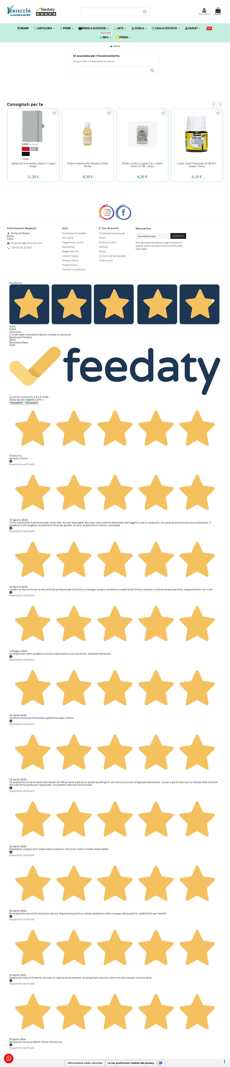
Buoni (102, 251)
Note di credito (107, 242)
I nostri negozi (70, 256)
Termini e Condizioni (73, 269)
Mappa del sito (70, 251)
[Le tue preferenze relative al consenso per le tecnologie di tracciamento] (224, 1061)
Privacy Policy (70, 260)
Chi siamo (67, 238)
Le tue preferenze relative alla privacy (131, 1062)
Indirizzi (103, 247)
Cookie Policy (70, 265)
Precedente (17, 403)
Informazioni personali (112, 233)
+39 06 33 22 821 (21, 247)
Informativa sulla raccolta (85, 1062)
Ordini (102, 238)
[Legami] (209, 28)
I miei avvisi (105, 260)
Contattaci (68, 247)
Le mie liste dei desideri (112, 256)
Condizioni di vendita (74, 233)
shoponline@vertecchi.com (26, 243)
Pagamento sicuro (72, 242)
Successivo (31, 403)
